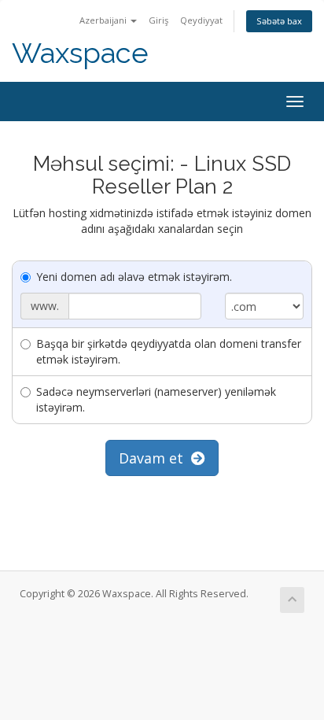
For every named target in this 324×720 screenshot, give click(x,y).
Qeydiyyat (201, 20)
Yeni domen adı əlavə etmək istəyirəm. (134, 276)
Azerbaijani (104, 20)
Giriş (158, 20)
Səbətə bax (279, 21)
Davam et (155, 458)
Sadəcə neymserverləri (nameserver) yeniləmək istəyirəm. (156, 399)
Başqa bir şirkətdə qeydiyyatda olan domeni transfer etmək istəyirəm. (168, 351)
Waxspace (80, 53)
